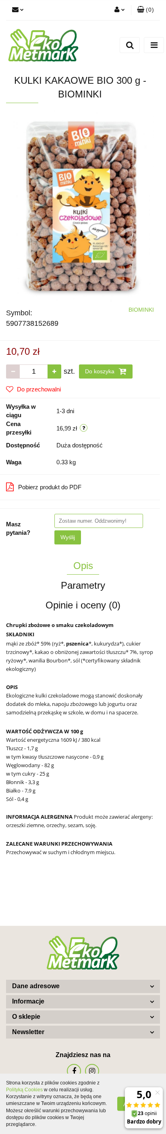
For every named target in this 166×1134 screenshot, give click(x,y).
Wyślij (67, 537)
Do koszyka (100, 371)
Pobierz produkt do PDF (49, 487)
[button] (145, 10)
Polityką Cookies (24, 1090)
